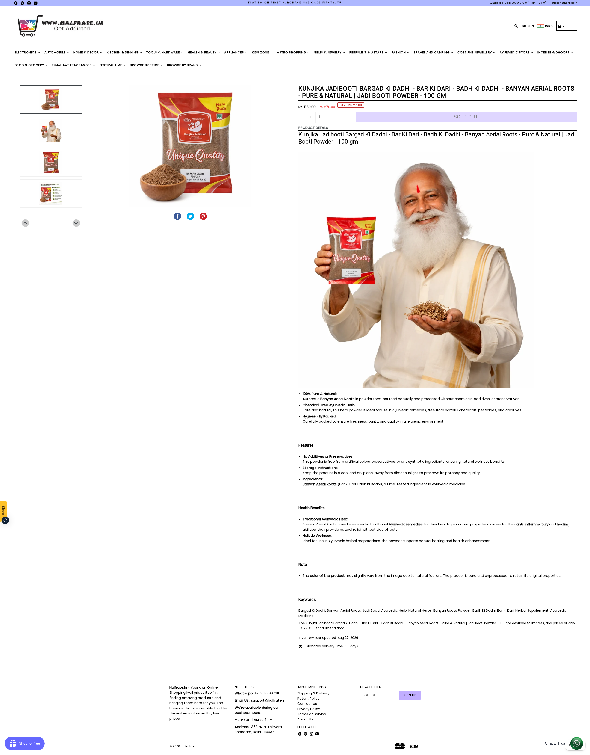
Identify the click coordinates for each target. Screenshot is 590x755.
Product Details (313, 127)
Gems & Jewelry (328, 52)
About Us (305, 719)
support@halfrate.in (564, 3)
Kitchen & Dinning (123, 52)
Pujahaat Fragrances (72, 65)
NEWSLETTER (370, 687)
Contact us (307, 703)
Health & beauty (202, 52)
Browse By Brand (183, 65)
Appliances (234, 52)
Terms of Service (311, 713)
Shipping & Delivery (313, 693)
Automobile (55, 52)
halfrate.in (188, 746)
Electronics (26, 52)
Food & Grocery (30, 65)
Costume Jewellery (475, 52)
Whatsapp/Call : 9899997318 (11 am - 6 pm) (518, 3)
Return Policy (308, 698)
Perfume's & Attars (367, 52)
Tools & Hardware (163, 52)
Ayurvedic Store (515, 52)
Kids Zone (261, 52)
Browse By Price (145, 65)
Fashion (399, 52)
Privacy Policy (308, 708)
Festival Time (111, 65)
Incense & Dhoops (554, 52)
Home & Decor (86, 52)
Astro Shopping (292, 52)
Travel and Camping (432, 52)
